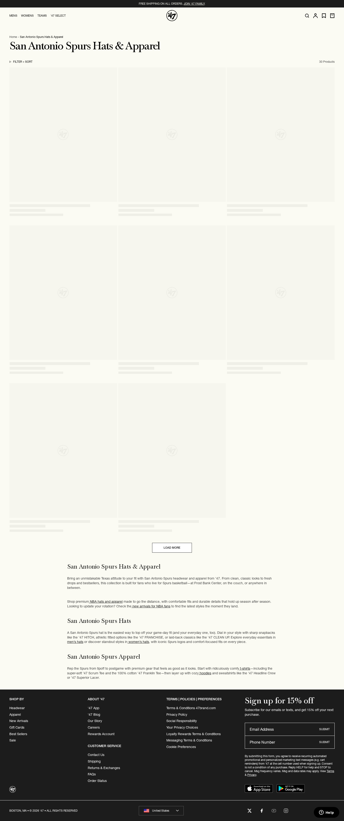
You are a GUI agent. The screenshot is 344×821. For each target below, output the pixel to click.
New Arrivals (18, 721)
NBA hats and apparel (106, 601)
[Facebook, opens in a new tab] (261, 810)
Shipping (94, 761)
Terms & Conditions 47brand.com (191, 708)
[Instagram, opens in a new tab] (286, 810)
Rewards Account (101, 734)
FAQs (92, 774)
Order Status (97, 781)
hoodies (205, 673)
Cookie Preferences (181, 747)
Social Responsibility (181, 721)
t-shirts (244, 668)
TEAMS (42, 15)
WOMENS (27, 15)
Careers (94, 727)
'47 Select (58, 15)
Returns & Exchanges (104, 768)
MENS (13, 15)
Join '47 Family (194, 3)
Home (13, 37)
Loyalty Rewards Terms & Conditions (193, 734)
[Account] (315, 15)
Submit (324, 729)
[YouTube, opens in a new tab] (273, 810)
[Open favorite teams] (324, 15)
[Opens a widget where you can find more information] (326, 813)
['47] (172, 15)
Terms (330, 771)
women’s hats (138, 642)
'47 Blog (94, 714)
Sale (12, 740)
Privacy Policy (176, 714)
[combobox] (161, 810)
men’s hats (75, 642)
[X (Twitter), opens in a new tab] (249, 810)
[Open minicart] (332, 15)
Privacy (251, 775)
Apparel (15, 714)
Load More (172, 547)
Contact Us (96, 755)
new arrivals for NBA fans (151, 606)
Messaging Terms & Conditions (189, 740)
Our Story (95, 721)
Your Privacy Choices (182, 727)
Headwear (17, 708)
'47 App (93, 708)
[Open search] (307, 15)
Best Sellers (18, 734)
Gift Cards (16, 727)
